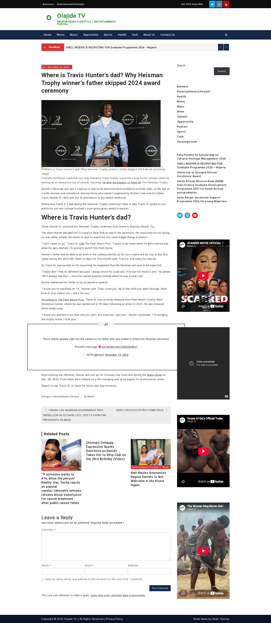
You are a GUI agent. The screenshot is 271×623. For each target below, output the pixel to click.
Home (47, 34)
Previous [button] (220, 47)
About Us (149, 34)
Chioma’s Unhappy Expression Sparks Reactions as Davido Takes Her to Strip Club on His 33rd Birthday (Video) (106, 451)
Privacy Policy (114, 618)
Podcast (182, 126)
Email (89, 565)
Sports (108, 34)
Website (133, 565)
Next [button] (226, 47)
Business (48, 4)
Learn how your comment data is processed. (118, 595)
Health (122, 34)
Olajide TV (71, 15)
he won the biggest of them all (122, 182)
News (166, 467)
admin (91, 396)
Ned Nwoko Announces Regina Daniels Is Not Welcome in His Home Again (148, 479)
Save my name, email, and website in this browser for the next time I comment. (94, 579)
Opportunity (90, 34)
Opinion (182, 116)
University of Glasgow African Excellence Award (96, 49)
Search (181, 65)
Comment (48, 529)
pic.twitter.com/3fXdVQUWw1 (120, 346)
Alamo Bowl (154, 374)
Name (46, 565)
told (81, 243)
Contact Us (168, 34)
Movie (61, 34)
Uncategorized (187, 141)
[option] (147, 49)
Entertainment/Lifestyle (70, 4)
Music (74, 34)
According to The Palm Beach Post (62, 299)
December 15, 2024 (116, 354)
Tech (135, 34)
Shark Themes (221, 618)
